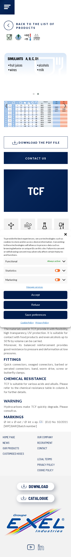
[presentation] (6, 104)
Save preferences (35, 314)
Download (38, 486)
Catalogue (37, 498)
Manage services (34, 287)
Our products (11, 448)
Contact (42, 448)
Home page (9, 437)
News (6, 442)
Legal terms (44, 459)
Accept (35, 294)
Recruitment (44, 442)
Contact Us (35, 158)
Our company (45, 437)
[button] (65, 234)
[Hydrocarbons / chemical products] (44, 226)
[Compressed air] (28, 226)
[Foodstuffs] (61, 226)
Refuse (35, 304)
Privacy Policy (42, 322)
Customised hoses (13, 453)
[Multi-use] (11, 226)
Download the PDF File (39, 142)
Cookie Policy (27, 322)
